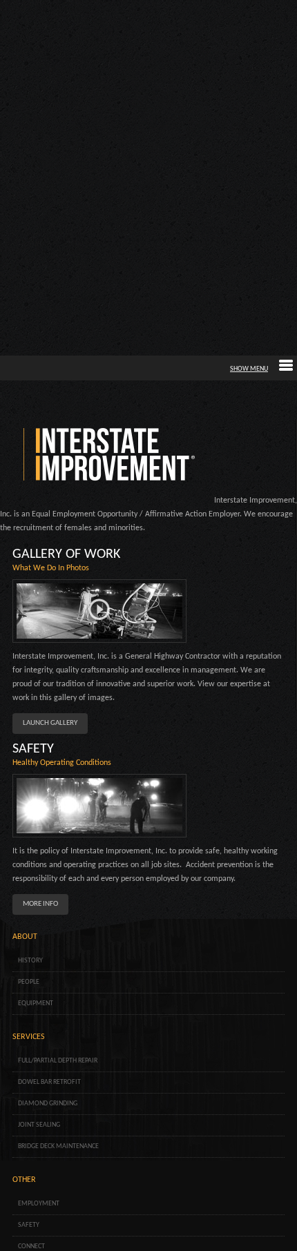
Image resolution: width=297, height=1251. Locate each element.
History (30, 961)
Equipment (35, 1003)
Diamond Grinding (47, 1103)
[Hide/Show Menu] (261, 369)
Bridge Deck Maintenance (58, 1146)
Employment (38, 1204)
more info (40, 904)
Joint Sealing (39, 1125)
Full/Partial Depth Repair (57, 1061)
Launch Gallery (50, 723)
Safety (28, 1225)
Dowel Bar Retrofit (49, 1082)
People (28, 982)
